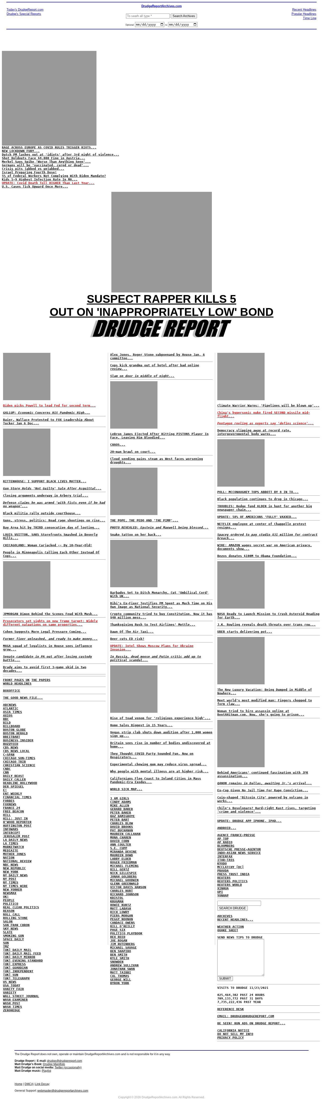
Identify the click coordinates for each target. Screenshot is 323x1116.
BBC (6, 719)
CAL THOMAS (119, 976)
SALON (8, 921)
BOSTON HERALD (15, 733)
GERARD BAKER (121, 809)
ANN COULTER (120, 844)
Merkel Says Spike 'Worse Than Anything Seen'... (46, 161)
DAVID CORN (119, 841)
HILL (7, 815)
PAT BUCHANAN (121, 830)
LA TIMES (10, 843)
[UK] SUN (10, 975)
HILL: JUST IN (15, 818)
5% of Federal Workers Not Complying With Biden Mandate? (54, 176)
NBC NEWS (10, 864)
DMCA (29, 1084)
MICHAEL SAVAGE (123, 947)
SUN (6, 943)
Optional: (130, 25)
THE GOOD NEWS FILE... (23, 697)
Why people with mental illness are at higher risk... (159, 771)
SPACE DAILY (13, 939)
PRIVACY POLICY (230, 1037)
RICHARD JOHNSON (124, 894)
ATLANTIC (10, 708)
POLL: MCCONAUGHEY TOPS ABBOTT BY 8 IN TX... (258, 492)
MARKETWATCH (13, 847)
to (166, 25)
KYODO (222, 863)
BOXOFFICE (11, 690)
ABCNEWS (9, 705)
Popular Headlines (304, 14)
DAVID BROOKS (121, 827)
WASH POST (11, 1003)
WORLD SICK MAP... (126, 789)
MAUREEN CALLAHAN (125, 834)
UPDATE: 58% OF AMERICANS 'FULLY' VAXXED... (257, 517)
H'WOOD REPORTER (17, 822)
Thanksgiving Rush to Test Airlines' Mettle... (152, 624)
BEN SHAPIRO (120, 951)
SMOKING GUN (13, 935)
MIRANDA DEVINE (123, 851)
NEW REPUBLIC (14, 868)
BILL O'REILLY (122, 926)
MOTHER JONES (14, 854)
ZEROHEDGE (11, 1010)
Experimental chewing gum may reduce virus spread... (158, 764)
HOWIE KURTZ (120, 905)
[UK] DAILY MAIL (17, 950)
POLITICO (10, 903)
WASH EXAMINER (15, 999)
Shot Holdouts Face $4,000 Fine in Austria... (43, 158)
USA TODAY (11, 985)
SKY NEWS (10, 928)
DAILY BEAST (13, 776)
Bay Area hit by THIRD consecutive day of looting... (51, 527)
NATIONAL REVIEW (17, 861)
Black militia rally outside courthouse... (42, 513)
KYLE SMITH (119, 958)
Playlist (46, 1070)
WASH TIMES (12, 1006)
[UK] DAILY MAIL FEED (22, 953)
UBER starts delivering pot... (244, 631)
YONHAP (223, 895)
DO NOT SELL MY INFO (235, 1034)
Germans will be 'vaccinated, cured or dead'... (45, 165)
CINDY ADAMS (120, 802)
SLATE (8, 932)
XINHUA (223, 888)
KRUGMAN (116, 901)
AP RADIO (224, 842)
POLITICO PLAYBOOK (126, 933)
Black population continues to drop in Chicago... (262, 499)
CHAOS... (117, 444)
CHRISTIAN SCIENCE (19, 765)
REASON (8, 911)
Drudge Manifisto (54, 1064)
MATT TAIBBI (120, 972)
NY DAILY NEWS (15, 875)
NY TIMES (10, 882)
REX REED (117, 937)
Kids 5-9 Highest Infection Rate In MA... (40, 179)
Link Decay (42, 1084)
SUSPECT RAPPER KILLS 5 (161, 299)
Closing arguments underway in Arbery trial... (45, 495)
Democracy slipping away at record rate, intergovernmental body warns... (254, 432)
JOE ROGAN (118, 940)
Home (18, 1084)
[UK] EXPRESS (14, 964)
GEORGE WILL (120, 979)
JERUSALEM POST (16, 836)
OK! (6, 896)
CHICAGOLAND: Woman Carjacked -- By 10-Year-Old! (47, 545)
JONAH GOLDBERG (123, 876)
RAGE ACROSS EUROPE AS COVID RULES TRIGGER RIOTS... (49, 147)
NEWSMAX (9, 893)
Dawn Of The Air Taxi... (132, 631)
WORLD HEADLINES (17, 683)
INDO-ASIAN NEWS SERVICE (239, 853)
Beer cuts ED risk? (127, 639)
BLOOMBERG (225, 845)
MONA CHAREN (120, 837)
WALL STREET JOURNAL (21, 996)
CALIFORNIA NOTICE (233, 1030)
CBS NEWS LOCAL (16, 751)
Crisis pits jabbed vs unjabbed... (33, 168)
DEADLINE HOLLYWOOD (20, 783)
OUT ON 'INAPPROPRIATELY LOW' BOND (162, 312)
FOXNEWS (9, 804)
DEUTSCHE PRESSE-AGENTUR (239, 849)
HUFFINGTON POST (17, 825)
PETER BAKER (120, 812)
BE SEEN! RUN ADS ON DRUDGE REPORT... (251, 1023)
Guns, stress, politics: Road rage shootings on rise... (54, 520)
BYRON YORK (119, 983)
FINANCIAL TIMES (17, 797)
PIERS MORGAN (121, 915)
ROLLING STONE (15, 918)
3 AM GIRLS (119, 798)
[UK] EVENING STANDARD (23, 960)
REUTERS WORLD (229, 885)
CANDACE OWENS (122, 922)
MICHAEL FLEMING (124, 866)
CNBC (7, 769)
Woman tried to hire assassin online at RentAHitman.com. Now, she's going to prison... (260, 712)
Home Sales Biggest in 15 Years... (141, 725)
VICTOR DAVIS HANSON (128, 887)
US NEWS (9, 982)
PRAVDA (223, 870)
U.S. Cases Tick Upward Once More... (35, 186)
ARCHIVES (224, 916)
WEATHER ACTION (230, 926)
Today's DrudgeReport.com (25, 9)
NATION (8, 857)
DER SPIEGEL (13, 786)
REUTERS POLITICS (232, 881)
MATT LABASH (120, 908)
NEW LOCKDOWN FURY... (21, 151)
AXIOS (8, 715)
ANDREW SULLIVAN (124, 965)
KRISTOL (116, 898)
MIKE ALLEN (119, 805)
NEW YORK (10, 872)
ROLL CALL (11, 914)
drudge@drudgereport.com (64, 1060)
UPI (220, 892)
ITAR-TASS (225, 860)
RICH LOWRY (119, 912)
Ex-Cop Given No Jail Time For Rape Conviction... (262, 790)
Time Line (309, 18)
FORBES (8, 800)
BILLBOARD (11, 726)
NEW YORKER (12, 889)
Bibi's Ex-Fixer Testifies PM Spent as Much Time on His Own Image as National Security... (161, 605)
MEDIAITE (10, 850)
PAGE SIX (117, 930)
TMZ (6, 946)
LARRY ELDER (120, 859)
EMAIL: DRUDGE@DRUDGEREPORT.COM (245, 1016)
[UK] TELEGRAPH (16, 978)
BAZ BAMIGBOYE (122, 816)
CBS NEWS (10, 747)
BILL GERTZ (119, 869)
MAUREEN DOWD (121, 855)
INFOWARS (10, 829)
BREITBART (11, 737)
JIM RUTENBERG (122, 944)
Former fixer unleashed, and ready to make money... (50, 639)
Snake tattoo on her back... (135, 534)
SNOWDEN (116, 962)
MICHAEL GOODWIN (124, 880)
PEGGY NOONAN (121, 919)
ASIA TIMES (12, 712)
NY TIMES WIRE (15, 886)
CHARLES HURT (121, 890)
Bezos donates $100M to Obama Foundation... (257, 556)
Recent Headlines (304, 9)
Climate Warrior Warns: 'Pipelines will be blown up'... (268, 405)
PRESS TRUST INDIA (233, 874)
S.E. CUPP (118, 848)
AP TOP (223, 838)
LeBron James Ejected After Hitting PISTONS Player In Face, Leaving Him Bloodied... (159, 435)
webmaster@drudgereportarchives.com (62, 1090)
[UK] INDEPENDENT (18, 971)
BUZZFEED (10, 744)
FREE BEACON (13, 811)
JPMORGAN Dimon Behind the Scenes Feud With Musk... (50, 614)
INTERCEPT (11, 832)
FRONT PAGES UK (16, 680)
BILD (7, 722)
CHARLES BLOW (121, 823)
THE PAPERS (40, 680)
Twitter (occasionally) (68, 1067)
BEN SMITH (118, 954)
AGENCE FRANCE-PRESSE (236, 835)
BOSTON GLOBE (14, 729)
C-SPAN (8, 754)
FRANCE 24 (11, 808)
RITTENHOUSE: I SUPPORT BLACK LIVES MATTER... (44, 481)
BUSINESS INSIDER (18, 740)
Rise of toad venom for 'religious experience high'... (160, 718)
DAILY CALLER (14, 779)
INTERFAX (224, 856)
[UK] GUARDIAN (15, 967)
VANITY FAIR (13, 989)
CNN (6, 772)
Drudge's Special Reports (24, 14)
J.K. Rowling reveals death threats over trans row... (266, 624)
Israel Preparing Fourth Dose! (29, 172)
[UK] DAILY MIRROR (19, 957)
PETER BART (119, 819)
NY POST (9, 879)
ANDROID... (226, 828)
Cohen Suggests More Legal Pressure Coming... (44, 631)
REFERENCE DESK (230, 1009)
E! (5, 790)
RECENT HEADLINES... (235, 919)
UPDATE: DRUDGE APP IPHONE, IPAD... (249, 821)
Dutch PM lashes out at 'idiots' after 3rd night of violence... (60, 154)
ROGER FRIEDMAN (123, 862)
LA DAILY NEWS (15, 840)
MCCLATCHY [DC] (230, 867)
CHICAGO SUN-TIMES (19, 758)
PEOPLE (8, 900)
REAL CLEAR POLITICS (21, 907)
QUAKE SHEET (227, 930)
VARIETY (9, 992)
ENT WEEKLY (12, 793)
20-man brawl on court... (133, 451)
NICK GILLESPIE (123, 873)
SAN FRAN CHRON (16, 925)
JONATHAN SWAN (122, 969)
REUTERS (224, 877)
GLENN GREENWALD (124, 883)
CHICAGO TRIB (14, 761)
